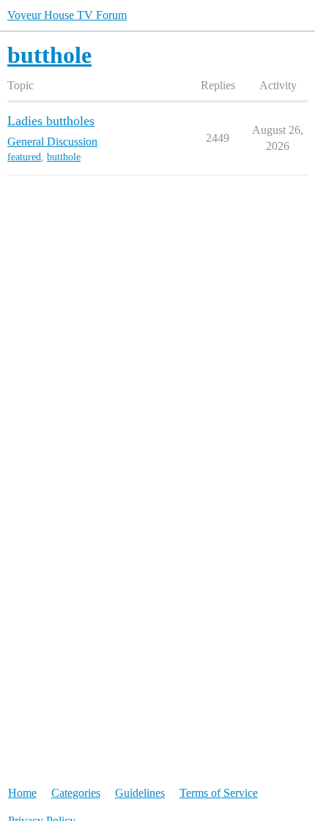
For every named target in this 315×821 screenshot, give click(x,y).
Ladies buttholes (50, 120)
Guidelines (140, 793)
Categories (75, 793)
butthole (64, 156)
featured (24, 156)
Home (22, 793)
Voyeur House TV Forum (67, 15)
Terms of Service (218, 793)
